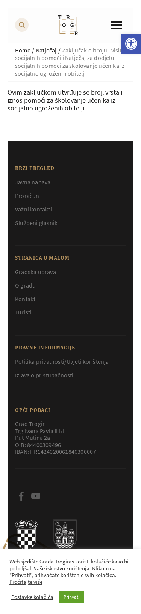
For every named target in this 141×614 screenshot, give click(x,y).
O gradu (25, 285)
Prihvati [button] (71, 597)
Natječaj (46, 50)
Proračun (27, 195)
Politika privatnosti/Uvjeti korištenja (62, 361)
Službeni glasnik (36, 223)
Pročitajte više (25, 582)
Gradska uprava (35, 272)
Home (22, 50)
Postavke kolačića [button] (32, 597)
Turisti (23, 312)
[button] (131, 44)
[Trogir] (68, 25)
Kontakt (25, 299)
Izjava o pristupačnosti (44, 375)
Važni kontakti (33, 209)
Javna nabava (32, 182)
